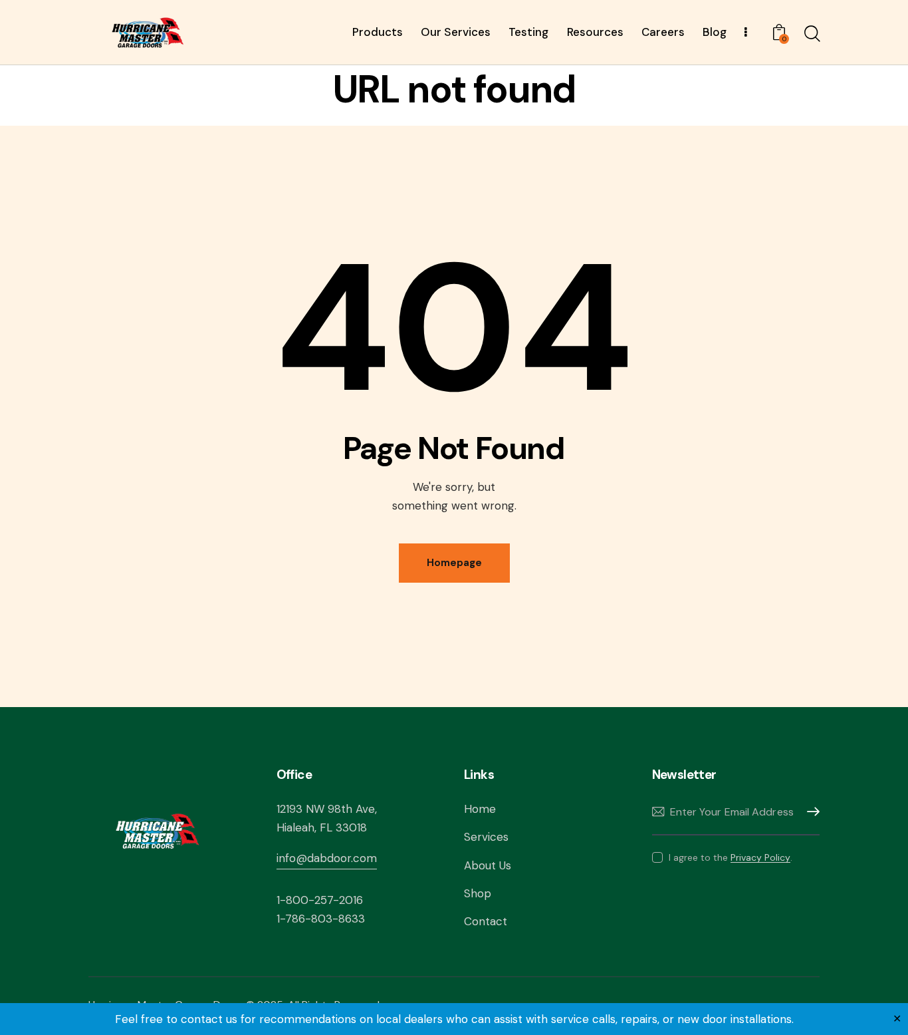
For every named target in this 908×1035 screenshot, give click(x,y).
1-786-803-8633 (321, 918)
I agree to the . (730, 857)
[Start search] (811, 34)
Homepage (454, 562)
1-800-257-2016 (320, 900)
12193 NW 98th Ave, (327, 809)
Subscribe (810, 811)
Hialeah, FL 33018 (322, 827)
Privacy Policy (760, 858)
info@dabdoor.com (327, 858)
